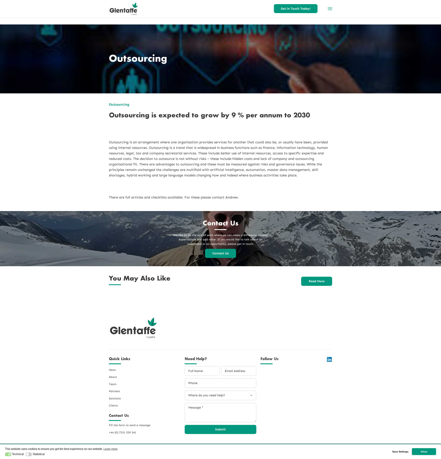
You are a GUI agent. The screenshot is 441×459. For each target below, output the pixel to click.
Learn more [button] (110, 448)
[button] (8, 454)
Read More (317, 281)
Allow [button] (424, 451)
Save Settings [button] (400, 451)
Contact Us (220, 253)
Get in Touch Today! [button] (296, 9)
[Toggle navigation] (329, 8)
